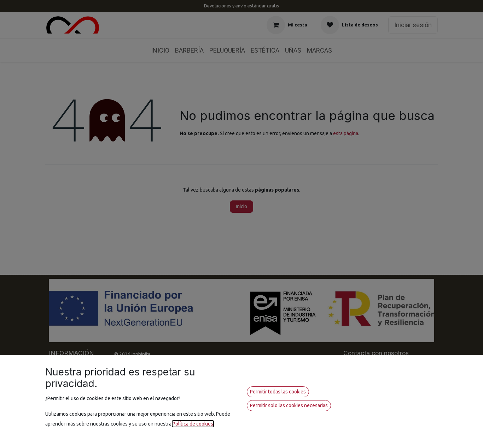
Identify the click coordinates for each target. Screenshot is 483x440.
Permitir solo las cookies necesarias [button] (289, 405)
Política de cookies (193, 424)
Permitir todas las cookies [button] (278, 391)
